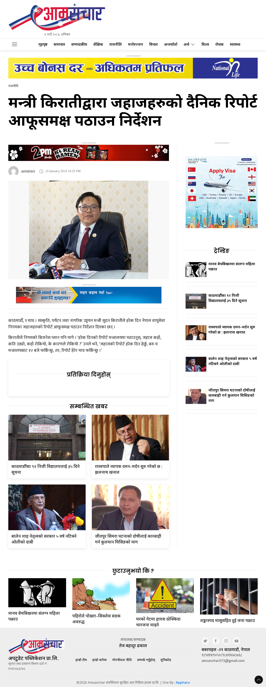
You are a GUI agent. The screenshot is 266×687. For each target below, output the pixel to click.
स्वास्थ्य (235, 44)
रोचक (219, 44)
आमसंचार (28, 171)
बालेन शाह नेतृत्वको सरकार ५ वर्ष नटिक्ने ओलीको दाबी (232, 361)
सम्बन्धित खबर (89, 406)
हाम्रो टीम (81, 660)
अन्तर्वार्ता (170, 44)
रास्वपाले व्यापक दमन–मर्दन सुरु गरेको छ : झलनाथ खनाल (231, 329)
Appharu (183, 682)
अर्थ (186, 44)
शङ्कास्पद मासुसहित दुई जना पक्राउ (227, 620)
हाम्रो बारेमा (99, 660)
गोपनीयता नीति (122, 660)
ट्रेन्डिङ (221, 251)
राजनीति (115, 44)
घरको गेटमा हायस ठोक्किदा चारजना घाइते (158, 622)
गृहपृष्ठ (42, 44)
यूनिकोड (165, 660)
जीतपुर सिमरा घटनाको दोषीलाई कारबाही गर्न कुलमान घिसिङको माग (128, 539)
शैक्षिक (98, 44)
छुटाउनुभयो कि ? (133, 571)
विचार (153, 44)
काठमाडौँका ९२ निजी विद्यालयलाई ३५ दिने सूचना (227, 298)
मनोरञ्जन (135, 44)
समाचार (59, 44)
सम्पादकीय (79, 44)
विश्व (205, 44)
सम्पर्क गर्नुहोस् (146, 660)
